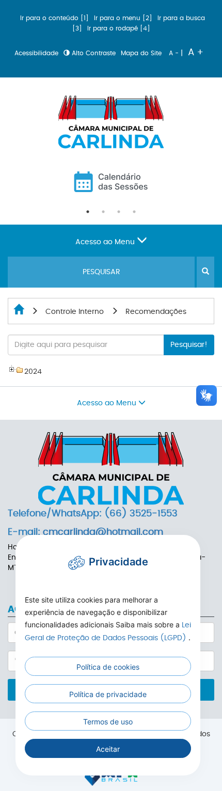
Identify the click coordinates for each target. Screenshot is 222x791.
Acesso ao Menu (106, 242)
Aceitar (108, 749)
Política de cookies (107, 666)
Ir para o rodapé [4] (118, 28)
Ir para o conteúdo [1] (55, 18)
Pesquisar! (189, 345)
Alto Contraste (94, 53)
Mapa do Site (142, 53)
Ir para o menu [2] (124, 18)
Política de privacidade (108, 694)
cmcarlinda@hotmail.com (103, 532)
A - (175, 53)
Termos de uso (108, 721)
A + (195, 52)
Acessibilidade (37, 53)
